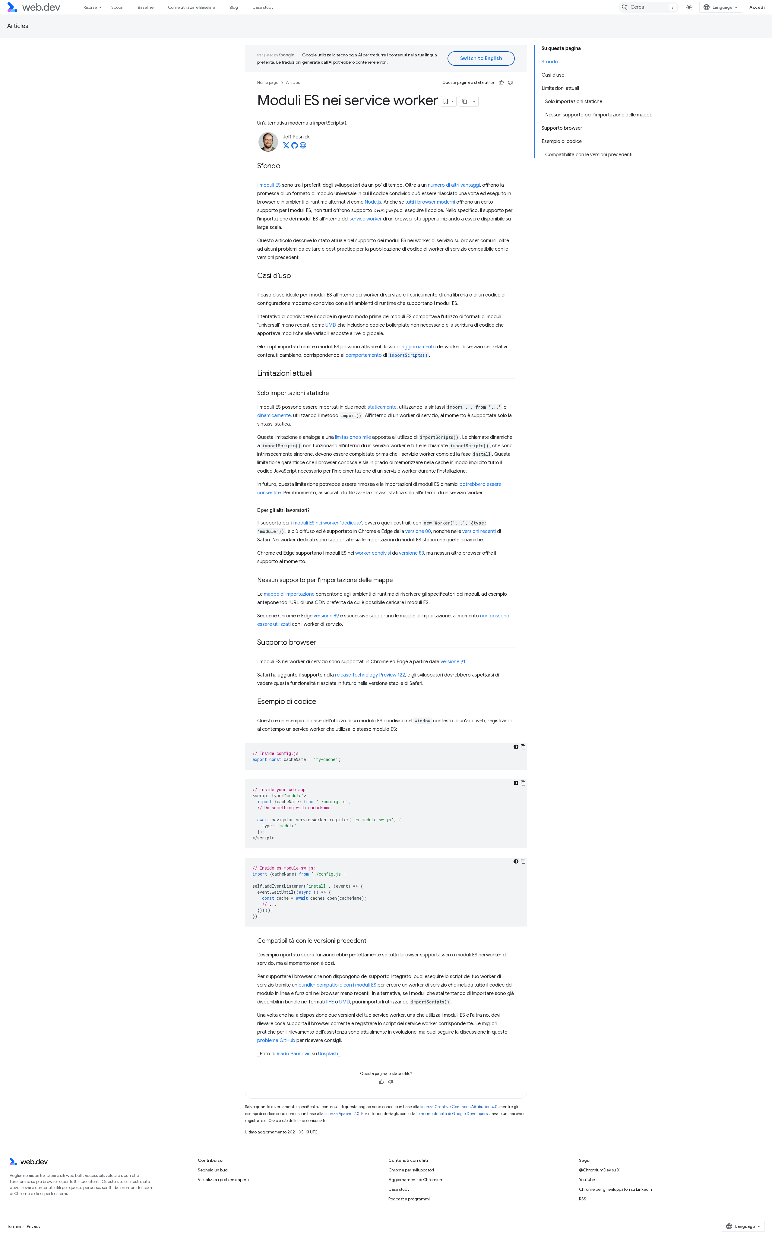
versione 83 (411, 553)
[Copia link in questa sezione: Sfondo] (285, 166)
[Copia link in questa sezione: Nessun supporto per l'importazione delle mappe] (398, 580)
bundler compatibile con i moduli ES (337, 985)
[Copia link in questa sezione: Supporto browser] (321, 643)
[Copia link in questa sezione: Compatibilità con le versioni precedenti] (373, 941)
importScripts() (408, 355)
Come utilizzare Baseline (191, 7)
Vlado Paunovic (294, 1054)
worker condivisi (373, 553)
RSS (582, 1199)
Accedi (757, 7)
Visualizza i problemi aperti (223, 1179)
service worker (366, 219)
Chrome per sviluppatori (411, 1170)
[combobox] (649, 7)
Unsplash (328, 1054)
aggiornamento (419, 347)
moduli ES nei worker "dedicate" (327, 523)
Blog (233, 7)
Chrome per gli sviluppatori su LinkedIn (615, 1189)
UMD (330, 325)
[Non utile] (510, 82)
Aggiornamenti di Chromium (416, 1179)
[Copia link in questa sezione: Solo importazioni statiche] (334, 393)
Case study (263, 7)
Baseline (145, 7)
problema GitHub (276, 1041)
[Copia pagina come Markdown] (464, 101)
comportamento (364, 355)
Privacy (33, 1226)
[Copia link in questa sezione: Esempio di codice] (321, 702)
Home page (267, 82)
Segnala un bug (213, 1170)
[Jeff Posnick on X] (286, 147)
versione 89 (326, 616)
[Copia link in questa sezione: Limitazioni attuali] (317, 374)
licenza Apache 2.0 (341, 1113)
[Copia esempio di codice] (523, 746)
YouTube (587, 1179)
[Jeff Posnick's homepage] (303, 147)
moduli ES (270, 185)
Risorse (90, 7)
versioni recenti (479, 531)
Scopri (117, 7)
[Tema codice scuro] (516, 746)
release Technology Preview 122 (370, 675)
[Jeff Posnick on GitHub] (294, 147)
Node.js (373, 202)
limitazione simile (353, 437)
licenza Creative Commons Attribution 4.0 (459, 1106)
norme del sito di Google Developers (454, 1113)
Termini (14, 1226)
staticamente (382, 407)
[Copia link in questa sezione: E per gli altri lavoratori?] (315, 510)
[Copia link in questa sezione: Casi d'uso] (296, 276)
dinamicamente (274, 416)
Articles (17, 26)
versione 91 (453, 662)
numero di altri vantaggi (454, 185)
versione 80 (418, 531)
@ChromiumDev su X (599, 1170)
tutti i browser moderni (430, 202)
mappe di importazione (289, 594)
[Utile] (501, 82)
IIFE (330, 1002)
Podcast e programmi (409, 1199)
